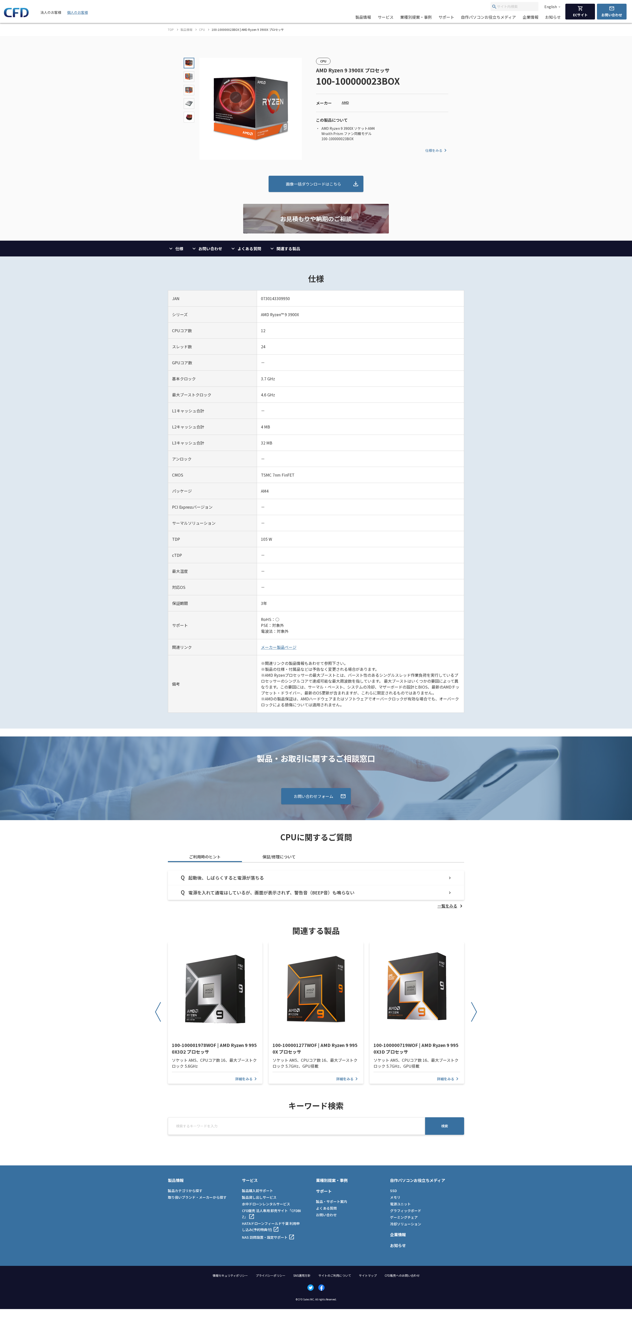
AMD (345, 102)
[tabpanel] (316, 889)
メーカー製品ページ (278, 647)
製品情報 (363, 17)
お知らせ (553, 17)
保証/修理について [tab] (279, 857)
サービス (386, 17)
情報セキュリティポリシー (230, 1275)
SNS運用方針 (302, 1275)
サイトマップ (368, 1275)
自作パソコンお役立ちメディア (488, 17)
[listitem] (450, 906)
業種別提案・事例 (416, 17)
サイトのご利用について (334, 1275)
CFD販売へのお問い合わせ (402, 1275)
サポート (446, 17)
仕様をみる (433, 150)
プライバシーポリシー (270, 1275)
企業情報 (530, 17)
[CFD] (16, 15)
